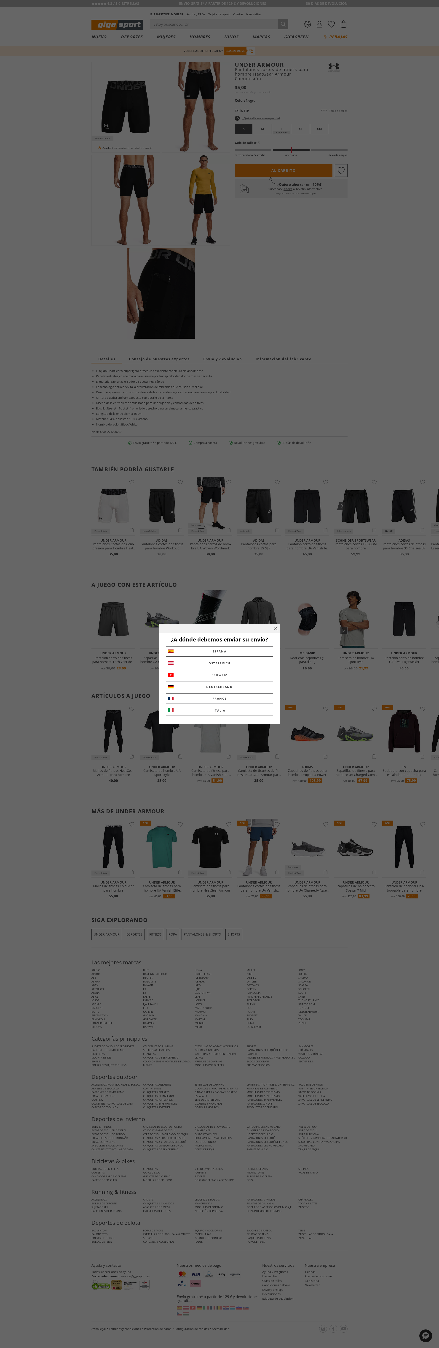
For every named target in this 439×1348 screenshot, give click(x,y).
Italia (219, 710)
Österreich (219, 663)
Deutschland (219, 687)
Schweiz (220, 675)
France (219, 698)
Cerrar (275, 628)
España (219, 651)
